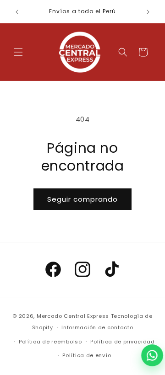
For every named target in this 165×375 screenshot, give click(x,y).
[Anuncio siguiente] (148, 12)
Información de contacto (97, 327)
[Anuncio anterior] (17, 12)
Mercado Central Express (73, 316)
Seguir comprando (82, 199)
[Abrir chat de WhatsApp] (152, 355)
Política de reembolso (50, 341)
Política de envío (86, 355)
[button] (18, 52)
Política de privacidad (122, 341)
